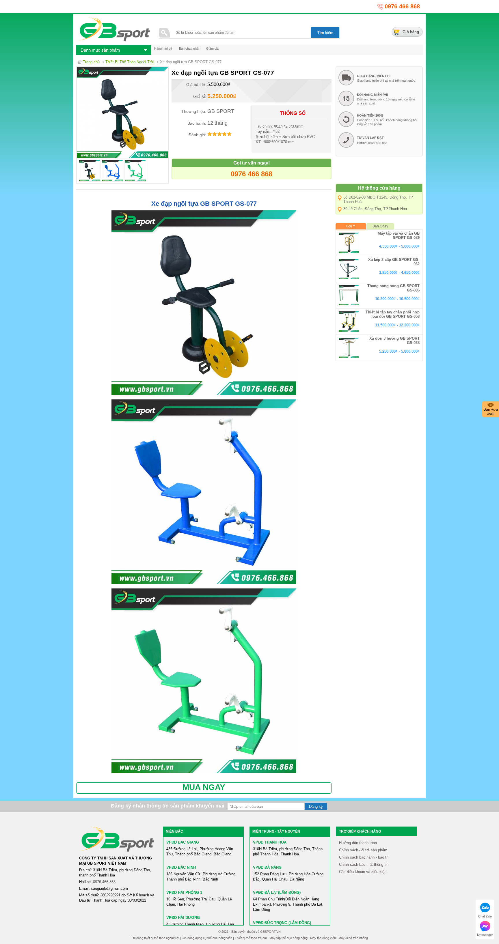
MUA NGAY (204, 787)
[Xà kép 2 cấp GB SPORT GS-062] (349, 269)
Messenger (485, 934)
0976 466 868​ (104, 882)
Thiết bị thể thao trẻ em (251, 938)
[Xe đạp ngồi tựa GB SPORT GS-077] (89, 180)
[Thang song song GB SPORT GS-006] (349, 295)
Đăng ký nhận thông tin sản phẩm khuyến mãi (167, 806)
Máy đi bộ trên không (353, 938)
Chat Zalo (485, 916)
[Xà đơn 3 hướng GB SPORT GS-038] (349, 348)
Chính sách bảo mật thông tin (363, 864)
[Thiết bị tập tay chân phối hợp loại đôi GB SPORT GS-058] (349, 321)
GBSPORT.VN (270, 931)
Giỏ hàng (411, 32)
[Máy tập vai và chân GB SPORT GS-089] (349, 243)
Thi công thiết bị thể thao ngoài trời (155, 938)
